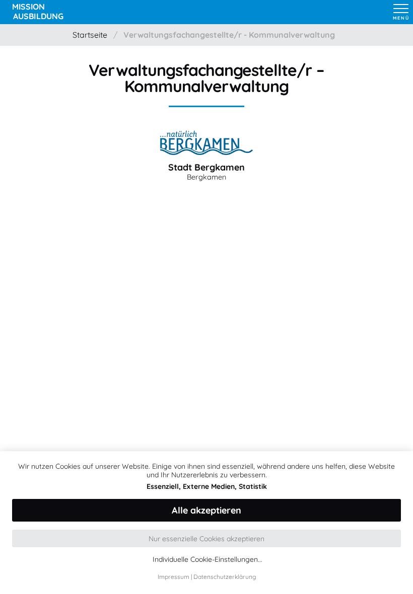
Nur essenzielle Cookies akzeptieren (206, 538)
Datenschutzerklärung (224, 576)
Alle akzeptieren (206, 510)
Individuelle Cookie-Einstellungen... (207, 559)
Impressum (173, 576)
